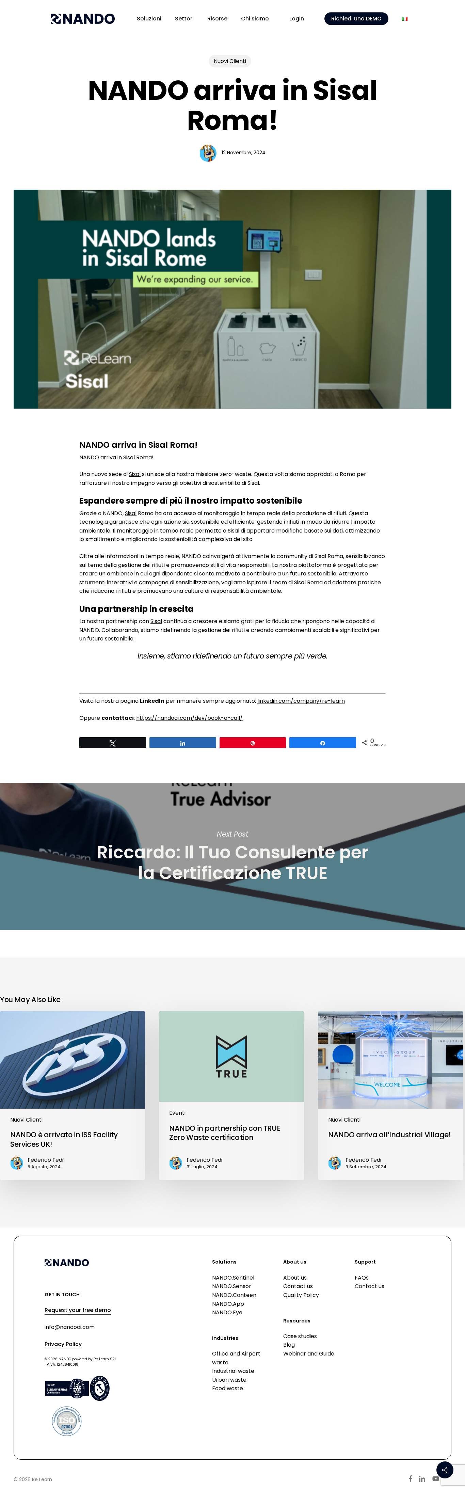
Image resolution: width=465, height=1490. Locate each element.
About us (295, 1278)
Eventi (177, 1113)
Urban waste (229, 1380)
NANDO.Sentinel (233, 1278)
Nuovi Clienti (230, 61)
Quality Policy (301, 1295)
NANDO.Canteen (234, 1295)
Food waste (227, 1388)
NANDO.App (228, 1304)
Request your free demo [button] (78, 1310)
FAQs (362, 1278)
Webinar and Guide (308, 1354)
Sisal (129, 457)
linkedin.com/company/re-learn (301, 701)
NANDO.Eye (227, 1312)
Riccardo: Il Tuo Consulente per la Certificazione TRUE (232, 856)
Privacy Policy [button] (63, 1344)
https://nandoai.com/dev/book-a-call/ (189, 718)
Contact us (298, 1286)
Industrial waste (233, 1371)
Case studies (300, 1336)
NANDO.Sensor (231, 1286)
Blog (289, 1345)
